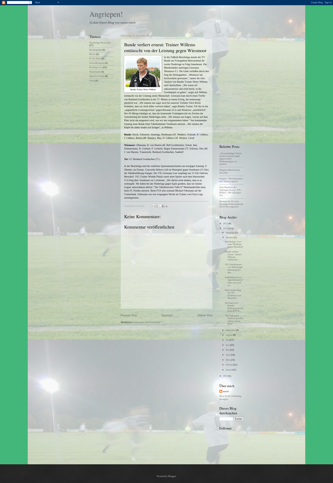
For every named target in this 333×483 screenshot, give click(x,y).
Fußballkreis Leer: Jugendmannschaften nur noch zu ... (234, 281)
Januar (229, 370)
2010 (225, 376)
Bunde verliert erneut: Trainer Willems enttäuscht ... (233, 256)
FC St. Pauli (94, 58)
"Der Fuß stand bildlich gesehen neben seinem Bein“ (234, 320)
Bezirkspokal (95, 50)
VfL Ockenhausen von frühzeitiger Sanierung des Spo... (234, 268)
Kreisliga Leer (96, 67)
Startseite (167, 315)
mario (226, 391)
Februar (229, 365)
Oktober (230, 237)
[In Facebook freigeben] (163, 206)
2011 (225, 228)
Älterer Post (204, 315)
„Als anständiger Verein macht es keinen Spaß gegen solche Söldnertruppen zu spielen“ (230, 158)
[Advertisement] (233, 86)
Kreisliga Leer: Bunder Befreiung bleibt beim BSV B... (234, 307)
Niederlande (95, 72)
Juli (228, 340)
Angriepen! (106, 14)
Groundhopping (96, 63)
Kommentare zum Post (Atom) (146, 322)
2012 (225, 223)
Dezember (231, 232)
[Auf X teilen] (160, 206)
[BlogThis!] (156, 206)
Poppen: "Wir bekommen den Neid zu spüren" (231, 179)
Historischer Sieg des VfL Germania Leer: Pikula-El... (233, 294)
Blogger (172, 476)
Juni (228, 345)
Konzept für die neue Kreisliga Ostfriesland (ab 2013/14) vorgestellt (231, 204)
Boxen (92, 54)
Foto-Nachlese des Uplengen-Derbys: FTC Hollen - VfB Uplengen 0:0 (230, 191)
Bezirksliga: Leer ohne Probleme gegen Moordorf (234, 244)
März (228, 360)
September (231, 330)
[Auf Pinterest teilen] (166, 206)
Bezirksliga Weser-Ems (100, 43)
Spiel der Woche (97, 76)
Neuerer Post (129, 315)
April (228, 355)
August (229, 335)
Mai (228, 350)
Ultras (92, 80)
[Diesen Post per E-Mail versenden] (153, 206)
